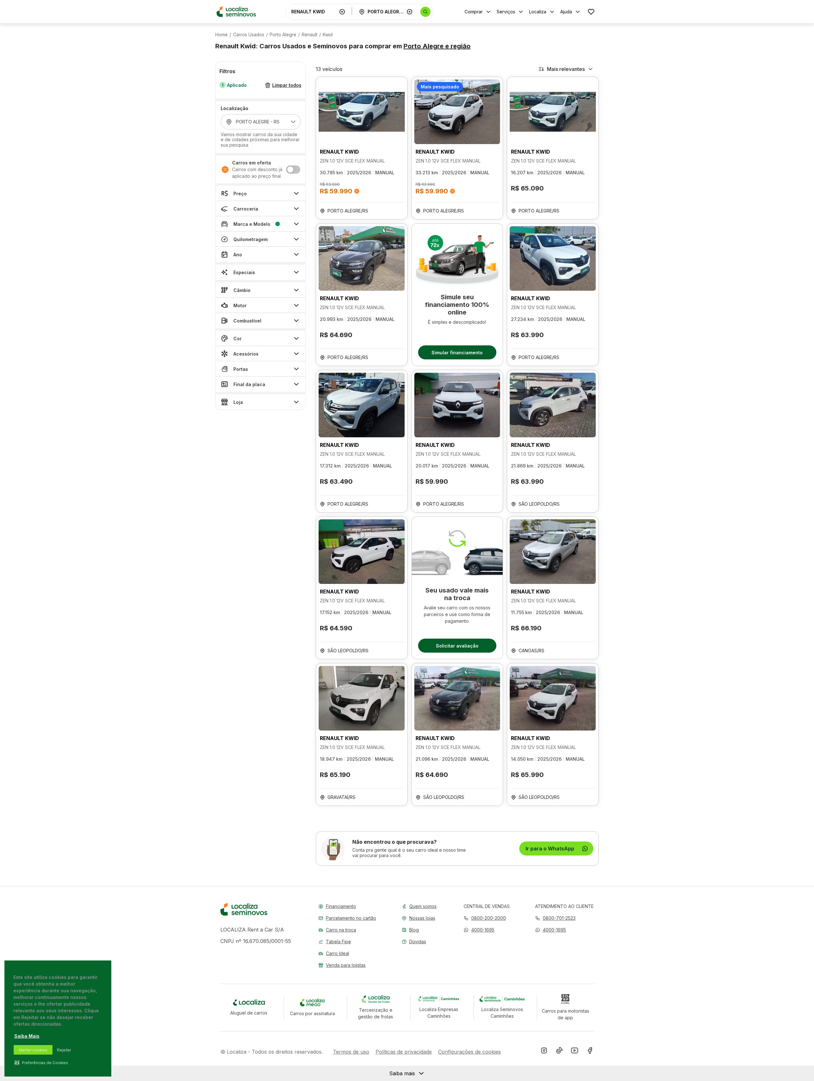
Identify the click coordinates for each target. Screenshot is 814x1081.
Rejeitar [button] (64, 1050)
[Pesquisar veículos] (425, 12)
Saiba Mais (26, 1036)
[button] (479, 929)
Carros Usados (248, 34)
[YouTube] (574, 1052)
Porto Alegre (283, 34)
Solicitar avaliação (457, 645)
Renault (309, 34)
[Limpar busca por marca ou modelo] (342, 12)
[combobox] (313, 11)
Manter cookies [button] (33, 1050)
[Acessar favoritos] (591, 11)
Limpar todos (286, 85)
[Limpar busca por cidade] (409, 12)
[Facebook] (590, 1052)
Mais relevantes (566, 69)
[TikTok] (559, 1052)
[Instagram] (544, 1052)
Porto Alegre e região (437, 46)
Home (221, 34)
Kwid (328, 34)
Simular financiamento (457, 352)
